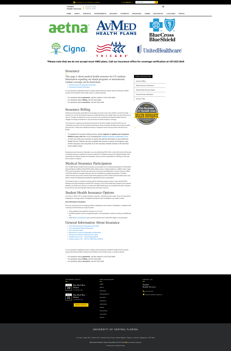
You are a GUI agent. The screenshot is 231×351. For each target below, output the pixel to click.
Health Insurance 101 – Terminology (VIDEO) (83, 237)
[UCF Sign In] (127, 2)
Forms (147, 13)
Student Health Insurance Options (145, 90)
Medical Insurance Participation (145, 85)
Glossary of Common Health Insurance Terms (83, 234)
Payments (125, 13)
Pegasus (129, 337)
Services (87, 13)
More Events (81, 305)
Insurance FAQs (140, 99)
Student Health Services (74, 7)
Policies (136, 337)
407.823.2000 (120, 342)
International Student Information (79, 87)
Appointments (100, 13)
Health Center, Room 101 (153, 294)
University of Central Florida (115, 329)
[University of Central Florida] (86, 2)
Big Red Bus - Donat (80, 286)
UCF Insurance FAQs (76, 230)
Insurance (136, 13)
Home (69, 13)
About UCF (87, 337)
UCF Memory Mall (78, 290)
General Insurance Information (144, 94)
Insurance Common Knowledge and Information (86, 232)
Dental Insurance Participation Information (82, 85)
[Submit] (156, 2)
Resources (158, 13)
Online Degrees (121, 337)
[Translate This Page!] (163, 6)
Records (113, 13)
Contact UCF (95, 337)
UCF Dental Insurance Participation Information (84, 226)
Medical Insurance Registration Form (115, 136)
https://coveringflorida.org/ (80, 217)
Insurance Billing (141, 81)
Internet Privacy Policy (108, 337)
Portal (182, 13)
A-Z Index (79, 337)
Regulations (143, 337)
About (77, 13)
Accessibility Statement (134, 342)
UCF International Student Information (81, 228)
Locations (170, 13)
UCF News (152, 337)
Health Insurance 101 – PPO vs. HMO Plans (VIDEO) (86, 239)
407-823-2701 (149, 291)
